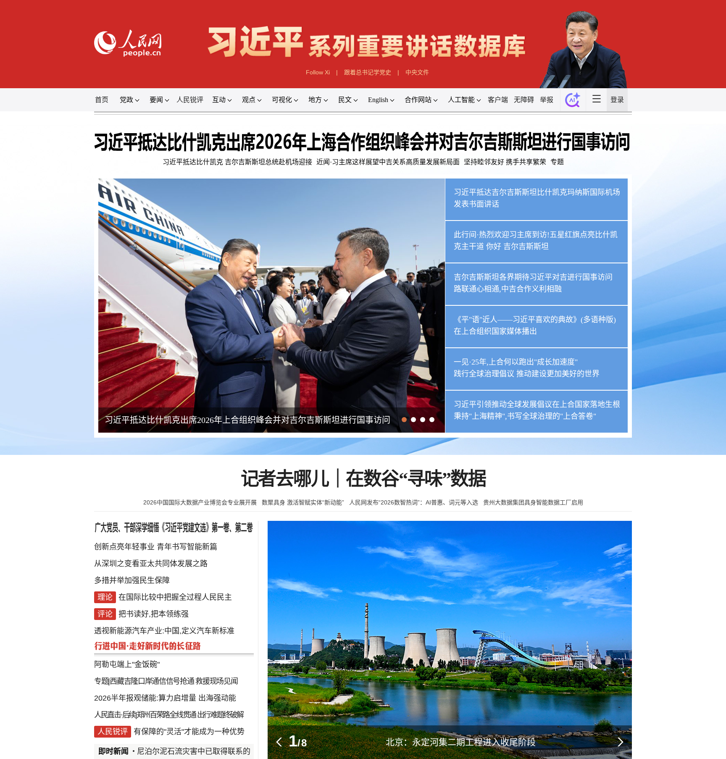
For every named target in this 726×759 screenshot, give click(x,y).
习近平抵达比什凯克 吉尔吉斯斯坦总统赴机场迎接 (237, 161)
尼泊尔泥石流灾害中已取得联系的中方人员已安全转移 (211, 751)
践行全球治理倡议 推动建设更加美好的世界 (527, 374)
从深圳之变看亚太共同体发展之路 (151, 563)
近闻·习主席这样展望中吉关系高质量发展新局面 (388, 161)
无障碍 (524, 99)
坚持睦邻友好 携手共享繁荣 (505, 161)
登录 (617, 99)
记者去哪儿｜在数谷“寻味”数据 (363, 479)
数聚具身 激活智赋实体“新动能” (303, 502)
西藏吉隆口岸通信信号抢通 (152, 681)
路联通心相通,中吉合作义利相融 (508, 289)
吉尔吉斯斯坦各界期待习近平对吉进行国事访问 (533, 277)
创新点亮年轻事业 (124, 547)
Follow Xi (318, 72)
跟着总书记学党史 (367, 72)
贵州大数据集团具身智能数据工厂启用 (533, 502)
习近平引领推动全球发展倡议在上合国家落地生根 (537, 404)
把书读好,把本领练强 (153, 614)
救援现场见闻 (216, 681)
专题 (557, 161)
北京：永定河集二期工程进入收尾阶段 (461, 742)
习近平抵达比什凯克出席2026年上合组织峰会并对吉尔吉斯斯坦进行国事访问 (247, 420)
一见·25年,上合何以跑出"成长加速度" (516, 362)
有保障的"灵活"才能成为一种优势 (189, 731)
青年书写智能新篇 (187, 547)
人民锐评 (189, 99)
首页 (101, 99)
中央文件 (417, 72)
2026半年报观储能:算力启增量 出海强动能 (165, 698)
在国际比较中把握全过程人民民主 (175, 597)
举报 (546, 99)
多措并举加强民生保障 (132, 580)
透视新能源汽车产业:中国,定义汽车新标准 (164, 631)
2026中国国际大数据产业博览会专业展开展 (200, 502)
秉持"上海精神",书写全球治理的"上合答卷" (525, 416)
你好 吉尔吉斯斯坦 (517, 246)
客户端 (498, 99)
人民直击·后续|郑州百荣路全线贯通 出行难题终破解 (168, 715)
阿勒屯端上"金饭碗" (127, 664)
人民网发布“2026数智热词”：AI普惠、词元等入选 (413, 502)
